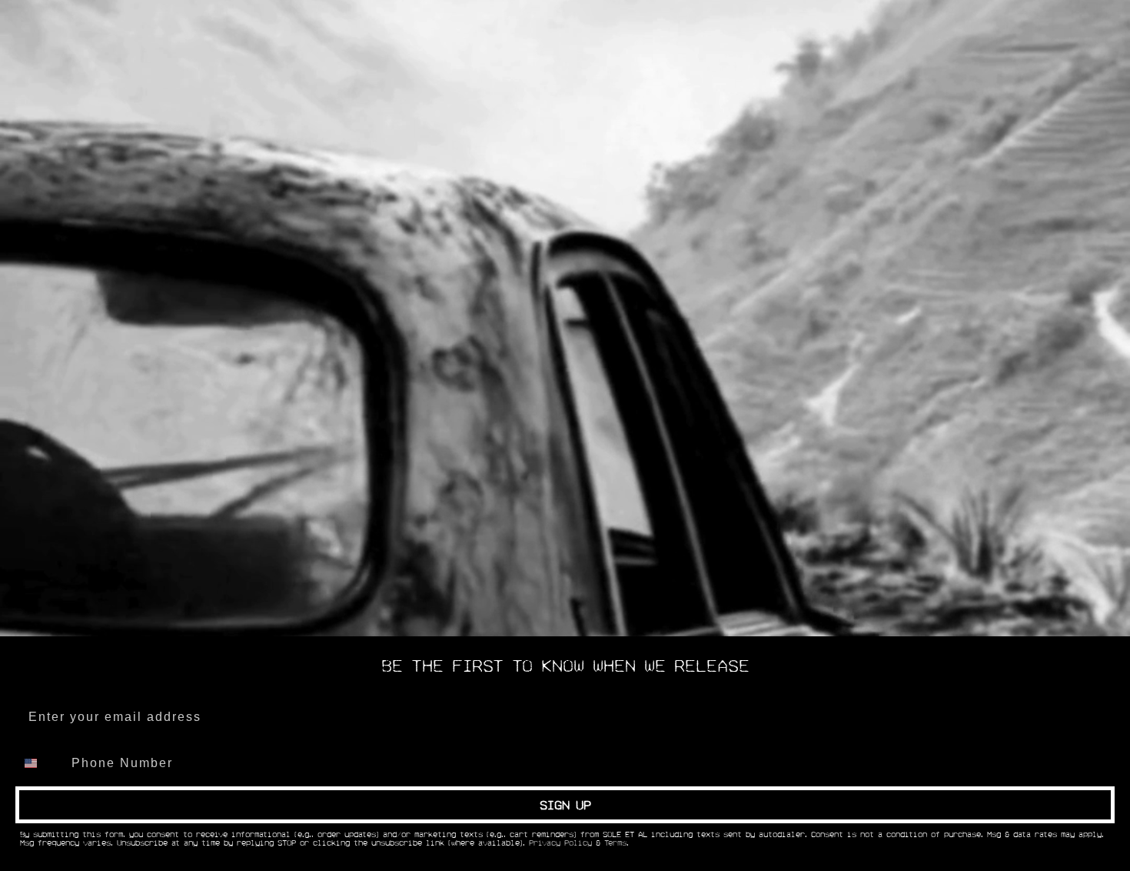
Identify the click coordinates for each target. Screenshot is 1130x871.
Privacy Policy (560, 843)
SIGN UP (565, 805)
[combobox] (40, 763)
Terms (615, 843)
